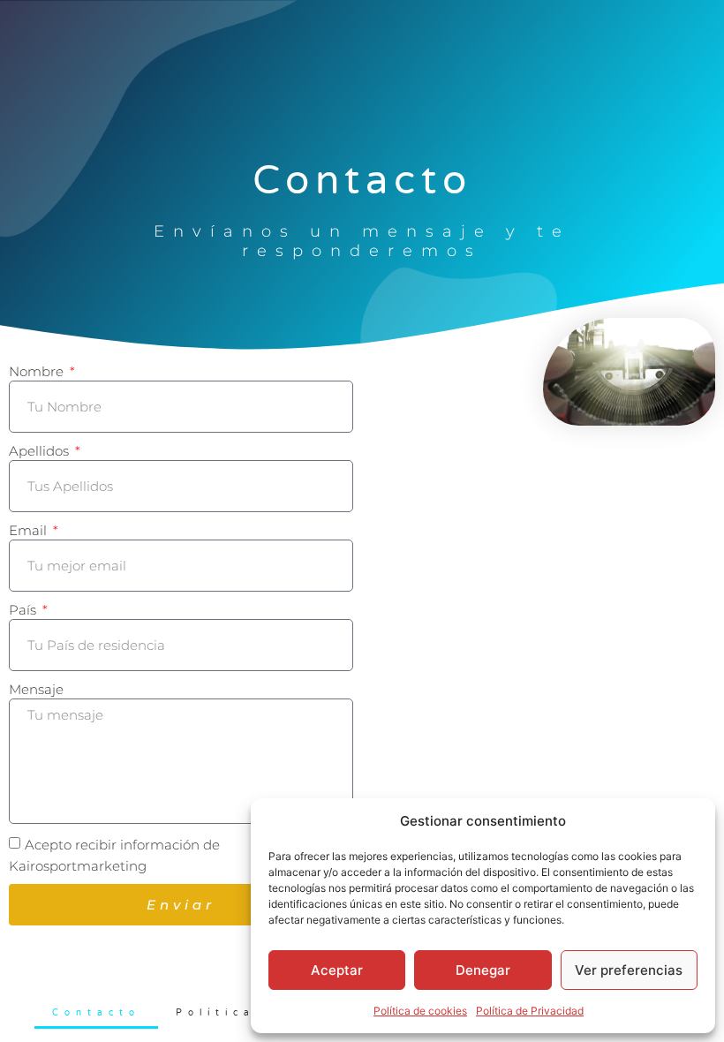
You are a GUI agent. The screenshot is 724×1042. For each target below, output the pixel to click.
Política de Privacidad (530, 1010)
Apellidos (40, 450)
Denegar (483, 970)
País (24, 609)
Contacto (96, 1013)
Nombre (38, 371)
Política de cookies (420, 1010)
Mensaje (36, 689)
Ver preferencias (629, 970)
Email (29, 530)
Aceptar (337, 970)
